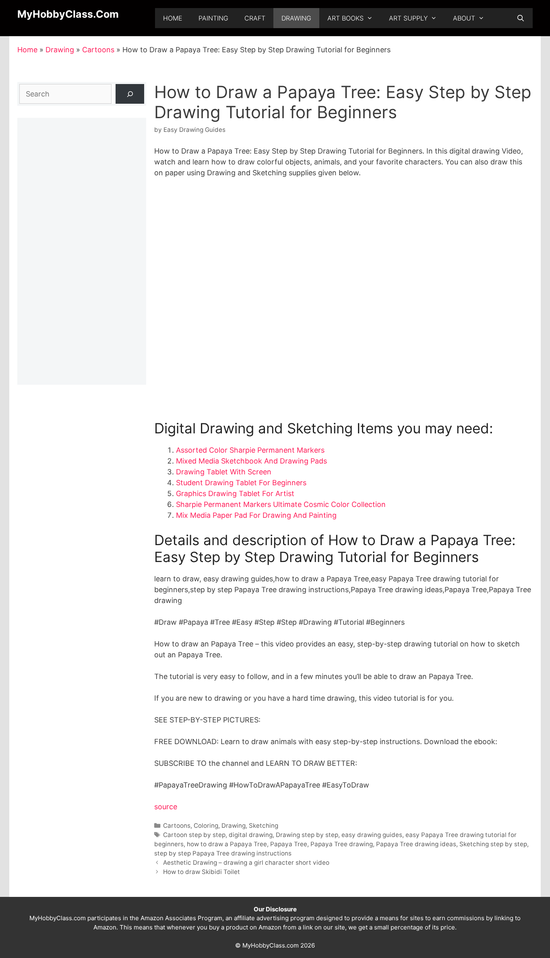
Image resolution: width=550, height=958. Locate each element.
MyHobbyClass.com (68, 14)
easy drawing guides (371, 835)
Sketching (263, 825)
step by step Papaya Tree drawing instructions (223, 853)
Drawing (296, 18)
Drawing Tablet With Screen (223, 472)
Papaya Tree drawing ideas (416, 844)
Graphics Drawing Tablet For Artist (235, 493)
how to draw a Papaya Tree (227, 844)
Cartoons (98, 49)
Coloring (206, 825)
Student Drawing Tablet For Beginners (241, 482)
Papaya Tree (288, 844)
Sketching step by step (493, 844)
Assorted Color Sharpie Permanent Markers (250, 450)
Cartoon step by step (194, 835)
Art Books (345, 18)
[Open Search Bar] (520, 18)
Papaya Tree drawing (341, 844)
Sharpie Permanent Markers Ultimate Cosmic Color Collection (281, 504)
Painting (213, 18)
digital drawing (251, 835)
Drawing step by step (307, 835)
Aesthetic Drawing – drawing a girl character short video (246, 862)
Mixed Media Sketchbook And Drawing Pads (251, 461)
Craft (254, 18)
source (165, 806)
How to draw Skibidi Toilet (201, 872)
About (464, 18)
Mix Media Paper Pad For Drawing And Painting (256, 515)
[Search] (130, 94)
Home (172, 18)
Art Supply (408, 18)
